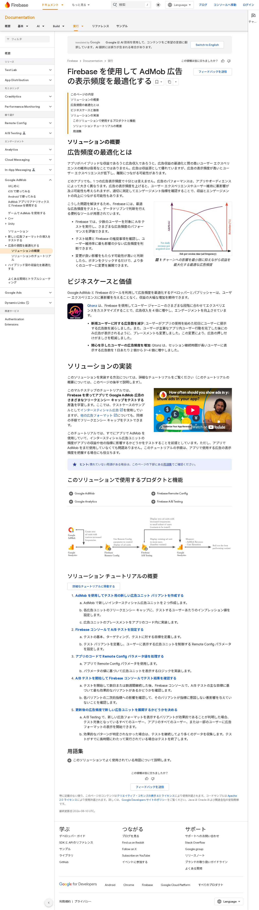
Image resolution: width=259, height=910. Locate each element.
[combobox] (131, 5)
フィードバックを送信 (212, 72)
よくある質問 (193, 868)
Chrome (128, 885)
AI (38, 26)
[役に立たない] (229, 61)
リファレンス (100, 26)
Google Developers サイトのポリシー (144, 800)
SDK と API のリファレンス (76, 842)
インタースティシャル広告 (99, 410)
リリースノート (195, 855)
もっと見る (79, 5)
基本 (20, 26)
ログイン (248, 5)
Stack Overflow (195, 842)
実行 (76, 26)
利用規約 (65, 901)
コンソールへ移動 (225, 5)
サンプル (122, 26)
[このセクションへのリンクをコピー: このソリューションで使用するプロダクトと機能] (187, 480)
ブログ (203, 5)
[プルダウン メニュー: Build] (64, 26)
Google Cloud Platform (175, 885)
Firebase (72, 61)
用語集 (167, 464)
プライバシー (82, 901)
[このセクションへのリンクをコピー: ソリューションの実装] (136, 367)
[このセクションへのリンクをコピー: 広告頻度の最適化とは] (136, 153)
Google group (194, 849)
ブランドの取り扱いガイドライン (206, 862)
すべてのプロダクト (210, 885)
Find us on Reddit (133, 842)
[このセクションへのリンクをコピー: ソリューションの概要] (124, 142)
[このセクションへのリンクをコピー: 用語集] (87, 752)
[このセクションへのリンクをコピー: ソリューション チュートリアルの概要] (162, 576)
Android (110, 885)
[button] (24, 70)
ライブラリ (66, 855)
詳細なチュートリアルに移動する (93, 586)
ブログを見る (130, 836)
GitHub (63, 862)
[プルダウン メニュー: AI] (44, 26)
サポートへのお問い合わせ (202, 836)
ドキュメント (50, 5)
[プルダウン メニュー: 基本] (28, 26)
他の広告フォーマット (96, 416)
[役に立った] (223, 61)
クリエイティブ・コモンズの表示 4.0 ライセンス (146, 796)
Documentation (20, 17)
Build (56, 26)
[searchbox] (27, 39)
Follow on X (129, 849)
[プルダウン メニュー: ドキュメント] (63, 5)
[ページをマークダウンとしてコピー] (169, 81)
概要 (8, 26)
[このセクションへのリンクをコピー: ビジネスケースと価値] (136, 282)
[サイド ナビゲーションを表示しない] (49, 903)
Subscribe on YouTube (136, 855)
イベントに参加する (135, 862)
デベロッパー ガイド (72, 836)
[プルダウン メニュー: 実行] (83, 26)
